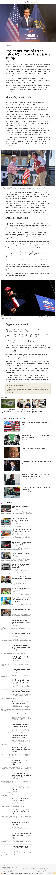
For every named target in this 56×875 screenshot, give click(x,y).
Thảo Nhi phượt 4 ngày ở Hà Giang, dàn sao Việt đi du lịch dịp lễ (21, 835)
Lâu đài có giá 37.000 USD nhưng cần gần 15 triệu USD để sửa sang (8, 411)
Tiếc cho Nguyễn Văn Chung (21, 691)
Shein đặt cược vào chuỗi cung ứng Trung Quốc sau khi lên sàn (21, 787)
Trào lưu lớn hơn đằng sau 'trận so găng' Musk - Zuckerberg (39, 411)
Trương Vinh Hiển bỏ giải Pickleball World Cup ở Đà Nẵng (20, 762)
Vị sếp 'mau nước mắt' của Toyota (33, 448)
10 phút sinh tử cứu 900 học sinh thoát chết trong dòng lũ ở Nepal (22, 622)
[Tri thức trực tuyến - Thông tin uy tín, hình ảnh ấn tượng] (31, 2)
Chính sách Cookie (36, 873)
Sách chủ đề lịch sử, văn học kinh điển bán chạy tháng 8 (21, 578)
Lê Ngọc (7, 61)
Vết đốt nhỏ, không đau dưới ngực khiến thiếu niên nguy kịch (21, 811)
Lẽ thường (25, 387)
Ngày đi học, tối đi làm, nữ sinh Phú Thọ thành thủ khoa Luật (21, 848)
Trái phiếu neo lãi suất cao (20, 714)
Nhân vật (9, 45)
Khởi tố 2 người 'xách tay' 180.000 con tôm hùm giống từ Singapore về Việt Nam (21, 775)
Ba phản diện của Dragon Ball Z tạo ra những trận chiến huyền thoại (21, 599)
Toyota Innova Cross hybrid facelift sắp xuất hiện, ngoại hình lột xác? (20, 566)
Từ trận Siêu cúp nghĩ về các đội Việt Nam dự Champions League (21, 749)
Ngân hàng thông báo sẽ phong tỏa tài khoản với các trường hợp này (21, 647)
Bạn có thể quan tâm (15, 419)
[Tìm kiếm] (54, 2)
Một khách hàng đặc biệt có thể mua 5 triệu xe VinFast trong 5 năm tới (20, 520)
